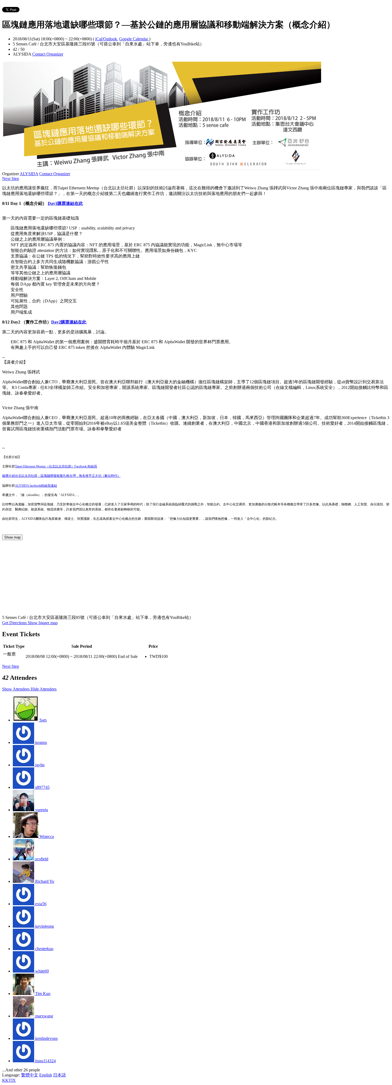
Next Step (10, 178)
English (45, 1075)
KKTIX (9, 1080)
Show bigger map (43, 622)
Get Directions (15, 622)
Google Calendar (134, 39)
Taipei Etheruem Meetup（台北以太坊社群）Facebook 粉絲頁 (56, 466)
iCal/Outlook (106, 39)
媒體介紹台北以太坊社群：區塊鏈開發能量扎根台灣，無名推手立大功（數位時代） (61, 476)
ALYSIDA (29, 173)
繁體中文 (29, 1075)
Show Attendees (16, 689)
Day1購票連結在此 (65, 203)
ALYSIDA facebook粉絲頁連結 (36, 485)
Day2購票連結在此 (68, 322)
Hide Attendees (44, 689)
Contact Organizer (47, 54)
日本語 (59, 1075)
